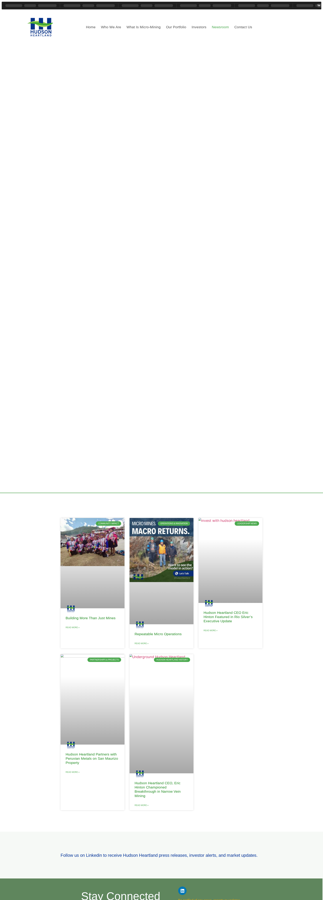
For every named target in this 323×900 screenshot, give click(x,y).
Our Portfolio (176, 27)
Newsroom (220, 27)
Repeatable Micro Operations (158, 634)
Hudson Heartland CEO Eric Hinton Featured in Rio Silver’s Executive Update (228, 617)
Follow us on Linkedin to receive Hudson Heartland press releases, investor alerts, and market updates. (159, 855)
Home (91, 27)
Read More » (73, 627)
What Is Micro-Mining (144, 27)
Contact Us (243, 27)
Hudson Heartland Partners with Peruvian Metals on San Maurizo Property (92, 758)
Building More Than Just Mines (91, 618)
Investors (199, 27)
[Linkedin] (182, 891)
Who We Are (111, 27)
